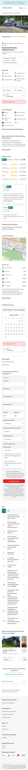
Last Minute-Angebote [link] (8, 703)
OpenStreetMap (17, 260)
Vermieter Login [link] (6, 717)
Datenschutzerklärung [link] (17, 486)
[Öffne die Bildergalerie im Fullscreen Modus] (25, 30)
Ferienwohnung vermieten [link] (9, 711)
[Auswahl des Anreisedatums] (8, 416)
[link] (4, 746)
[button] (21, 17)
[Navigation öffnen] (25, 8)
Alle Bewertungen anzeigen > (10, 224)
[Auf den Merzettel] (24, 17)
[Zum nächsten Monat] (22, 314)
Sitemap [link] (4, 737)
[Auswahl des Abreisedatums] (19, 416)
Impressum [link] (5, 729)
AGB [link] (13, 487)
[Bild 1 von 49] (14, 24)
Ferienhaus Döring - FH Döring (9, 651)
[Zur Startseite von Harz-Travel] (7, 8)
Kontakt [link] (4, 726)
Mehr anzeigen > (6, 298)
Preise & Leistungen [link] (7, 714)
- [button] (24, 257)
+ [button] (24, 255)
